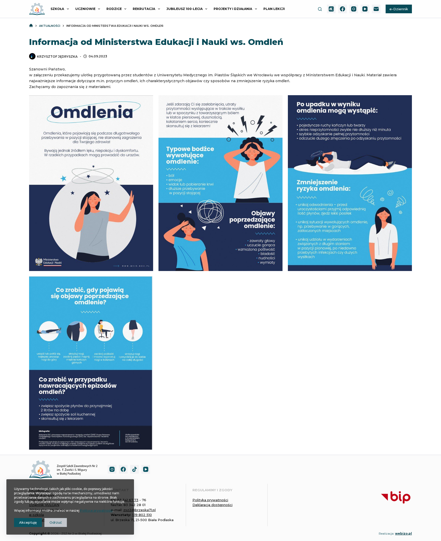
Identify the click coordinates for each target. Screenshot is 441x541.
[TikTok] (134, 469)
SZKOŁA (57, 9)
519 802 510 (142, 515)
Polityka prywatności (210, 500)
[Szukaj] (320, 9)
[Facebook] (342, 9)
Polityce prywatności (96, 510)
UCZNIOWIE (85, 9)
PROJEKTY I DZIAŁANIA (233, 9)
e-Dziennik (398, 9)
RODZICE (114, 9)
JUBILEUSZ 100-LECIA (184, 9)
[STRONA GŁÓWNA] (31, 26)
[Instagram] (353, 9)
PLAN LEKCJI (274, 9)
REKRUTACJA (144, 9)
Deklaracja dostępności (212, 505)
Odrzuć (56, 522)
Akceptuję (28, 522)
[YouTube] (365, 9)
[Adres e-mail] (376, 9)
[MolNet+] (331, 9)
